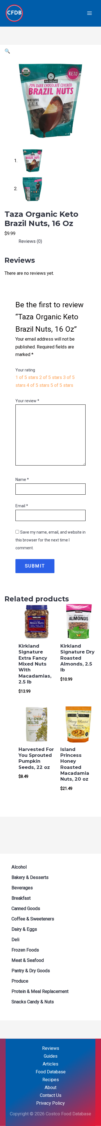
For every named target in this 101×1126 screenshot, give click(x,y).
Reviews (50, 1048)
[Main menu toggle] (89, 13)
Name (22, 479)
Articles (50, 1064)
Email (21, 506)
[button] (7, 51)
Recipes (50, 1079)
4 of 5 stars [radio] (38, 385)
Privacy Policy (50, 1103)
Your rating (25, 370)
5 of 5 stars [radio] (61, 385)
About (50, 1087)
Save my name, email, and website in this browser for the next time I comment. (50, 540)
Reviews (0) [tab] (30, 241)
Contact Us (50, 1095)
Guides (51, 1056)
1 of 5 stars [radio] (26, 377)
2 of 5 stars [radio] (50, 377)
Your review (27, 401)
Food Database (51, 1071)
